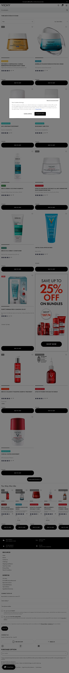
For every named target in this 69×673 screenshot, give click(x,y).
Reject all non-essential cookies (52, 100)
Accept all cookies (40, 113)
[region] (34, 108)
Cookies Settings (28, 113)
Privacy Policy (38, 109)
